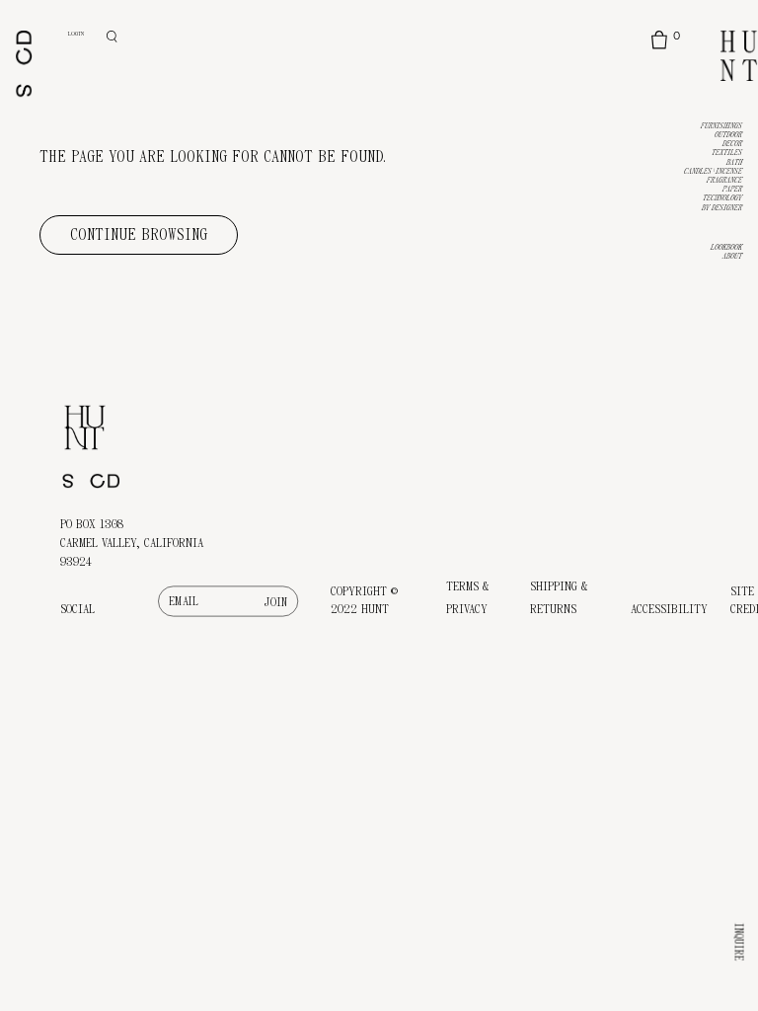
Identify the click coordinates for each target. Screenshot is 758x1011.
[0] (658, 40)
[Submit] (277, 601)
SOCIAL (77, 609)
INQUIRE (739, 942)
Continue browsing (138, 235)
